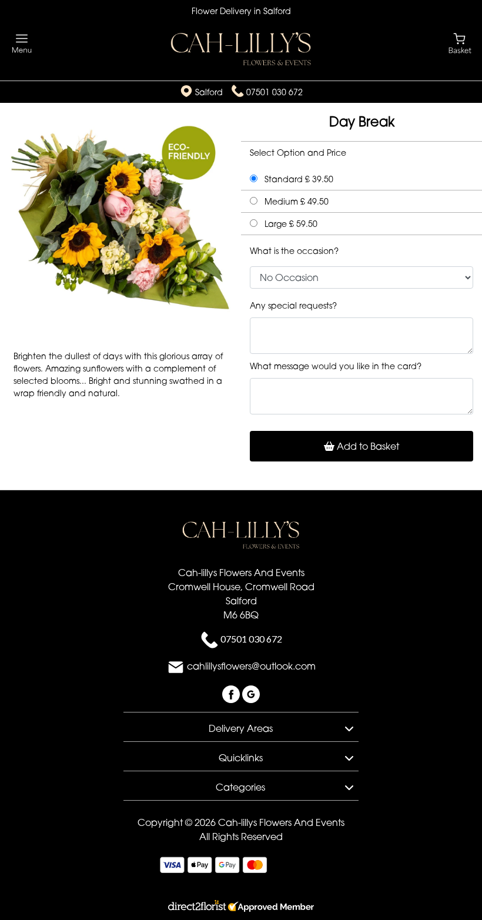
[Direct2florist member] (241, 907)
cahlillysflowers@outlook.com (251, 666)
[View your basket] (460, 42)
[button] (241, 726)
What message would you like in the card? (335, 366)
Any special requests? (293, 305)
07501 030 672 (274, 92)
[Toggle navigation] (22, 44)
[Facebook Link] (232, 693)
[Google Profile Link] (251, 693)
